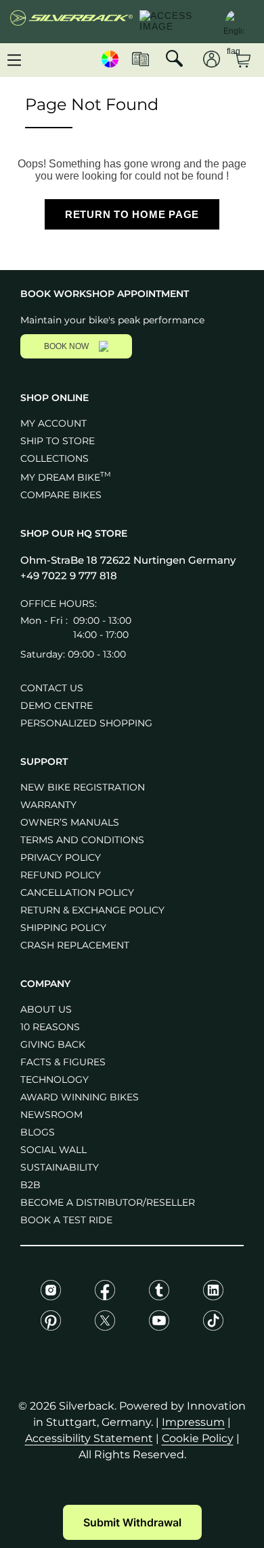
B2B (30, 1185)
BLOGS (37, 1132)
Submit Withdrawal (132, 1522)
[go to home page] (71, 21)
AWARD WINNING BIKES (79, 1097)
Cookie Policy (198, 1438)
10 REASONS (50, 1027)
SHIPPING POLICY (63, 928)
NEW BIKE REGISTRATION (82, 787)
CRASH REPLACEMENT (74, 945)
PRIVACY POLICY (60, 857)
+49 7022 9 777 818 (68, 575)
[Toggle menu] (14, 60)
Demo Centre (56, 705)
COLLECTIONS (54, 458)
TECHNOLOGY (54, 1079)
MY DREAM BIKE (65, 477)
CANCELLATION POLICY (77, 892)
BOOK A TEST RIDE (66, 1220)
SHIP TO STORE (57, 441)
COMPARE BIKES (61, 495)
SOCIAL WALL (53, 1150)
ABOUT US (46, 1009)
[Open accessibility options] (174, 21)
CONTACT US (51, 688)
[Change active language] (233, 20)
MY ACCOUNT (53, 423)
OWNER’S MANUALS (69, 822)
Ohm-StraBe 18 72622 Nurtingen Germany (128, 560)
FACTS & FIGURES (63, 1062)
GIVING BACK (52, 1044)
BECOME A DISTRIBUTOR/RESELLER (107, 1202)
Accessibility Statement (89, 1438)
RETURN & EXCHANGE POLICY (92, 910)
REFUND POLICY (60, 875)
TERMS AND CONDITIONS (82, 840)
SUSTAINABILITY (59, 1167)
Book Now (66, 346)
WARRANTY (48, 805)
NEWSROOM (51, 1115)
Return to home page (132, 214)
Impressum (193, 1422)
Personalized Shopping (86, 723)
